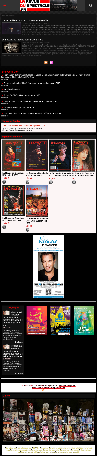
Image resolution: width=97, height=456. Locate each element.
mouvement (60, 33)
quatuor (48, 54)
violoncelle (38, 55)
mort (53, 33)
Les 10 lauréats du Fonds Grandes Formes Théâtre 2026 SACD (32, 105)
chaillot (35, 31)
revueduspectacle (36, 34)
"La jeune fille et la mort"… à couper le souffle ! (25, 20)
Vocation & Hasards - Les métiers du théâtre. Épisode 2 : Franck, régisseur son (13, 319)
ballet (24, 31)
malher (61, 52)
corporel (60, 31)
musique (68, 33)
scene (68, 34)
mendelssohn (70, 52)
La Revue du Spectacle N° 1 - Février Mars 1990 (60, 174)
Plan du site (36, 389)
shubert (73, 34)
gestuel (71, 31)
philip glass (84, 33)
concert (77, 50)
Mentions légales (67, 386)
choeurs (60, 50)
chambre (25, 50)
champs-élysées (35, 50)
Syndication (48, 389)
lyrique (48, 52)
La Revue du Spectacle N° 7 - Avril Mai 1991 (13, 219)
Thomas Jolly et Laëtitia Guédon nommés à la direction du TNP (32, 75)
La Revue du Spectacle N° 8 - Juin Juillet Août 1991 (37, 221)
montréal (47, 33)
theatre (87, 34)
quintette (55, 54)
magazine (40, 33)
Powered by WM (59, 389)
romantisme (48, 34)
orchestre (25, 54)
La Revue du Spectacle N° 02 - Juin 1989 (37, 174)
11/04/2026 (7, 359)
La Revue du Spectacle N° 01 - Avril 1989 (13, 174)
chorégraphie (51, 31)
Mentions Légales (12, 81)
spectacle (80, 34)
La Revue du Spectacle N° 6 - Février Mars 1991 (83, 174)
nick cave (75, 33)
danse (66, 31)
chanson (45, 50)
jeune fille (88, 31)
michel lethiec (81, 52)
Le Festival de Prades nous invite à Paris (22, 39)
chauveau (42, 31)
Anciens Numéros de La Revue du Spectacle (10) (23, 126)
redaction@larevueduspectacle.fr (48, 388)
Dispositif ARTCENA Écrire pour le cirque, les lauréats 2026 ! (31, 93)
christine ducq (69, 50)
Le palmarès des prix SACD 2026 (19, 99)
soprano (11, 55)
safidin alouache (59, 34)
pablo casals (34, 54)
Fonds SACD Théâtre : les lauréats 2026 (22, 87)
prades (42, 54)
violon (31, 55)
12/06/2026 (7, 328)
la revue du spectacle (37, 52)
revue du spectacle (66, 54)
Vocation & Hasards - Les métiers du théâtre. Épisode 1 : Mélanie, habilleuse (13, 351)
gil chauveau (79, 31)
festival (83, 50)
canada (29, 31)
